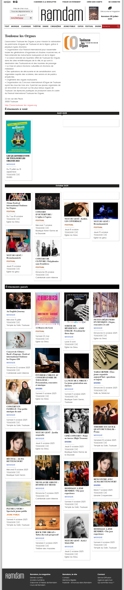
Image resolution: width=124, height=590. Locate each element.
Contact (65, 578)
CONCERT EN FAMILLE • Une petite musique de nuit (17, 409)
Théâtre (43, 7)
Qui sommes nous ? (106, 583)
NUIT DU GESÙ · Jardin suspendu (47, 433)
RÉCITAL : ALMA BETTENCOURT (15, 460)
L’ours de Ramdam (37, 585)
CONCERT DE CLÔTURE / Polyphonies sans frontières (47, 261)
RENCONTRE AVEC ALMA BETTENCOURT (105, 480)
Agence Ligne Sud (105, 580)
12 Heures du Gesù (44, 327)
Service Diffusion (104, 578)
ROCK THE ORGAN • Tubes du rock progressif (47, 533)
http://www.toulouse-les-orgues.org (21, 105)
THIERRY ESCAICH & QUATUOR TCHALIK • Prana (104, 429)
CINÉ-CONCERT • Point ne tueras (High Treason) (76, 437)
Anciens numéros (37, 580)
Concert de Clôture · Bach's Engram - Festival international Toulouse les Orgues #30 (18, 355)
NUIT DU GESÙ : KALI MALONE (75, 542)
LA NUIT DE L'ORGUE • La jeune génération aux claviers (76, 383)
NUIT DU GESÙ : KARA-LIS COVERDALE (76, 220)
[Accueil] (62, 13)
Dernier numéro (36, 578)
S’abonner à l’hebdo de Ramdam (43, 583)
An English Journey (16, 311)
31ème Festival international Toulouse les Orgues (17, 205)
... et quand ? (21, 15)
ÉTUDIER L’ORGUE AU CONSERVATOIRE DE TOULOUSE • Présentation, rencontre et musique (47, 380)
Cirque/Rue (65, 7)
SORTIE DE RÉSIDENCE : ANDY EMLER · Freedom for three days (75, 329)
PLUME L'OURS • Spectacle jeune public (17, 510)
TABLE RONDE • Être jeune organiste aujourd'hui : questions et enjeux (104, 375)
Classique (30, 7)
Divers (115, 7)
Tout (7, 7)
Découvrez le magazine (110, 11)
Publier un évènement (71, 2)
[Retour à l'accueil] (15, 575)
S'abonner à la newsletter (45, 2)
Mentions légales (69, 580)
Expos (95, 7)
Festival (105, 7)
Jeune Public (82, 7)
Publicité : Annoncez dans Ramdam (77, 583)
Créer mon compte (94, 2)
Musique (17, 7)
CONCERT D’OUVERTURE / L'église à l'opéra (44, 214)
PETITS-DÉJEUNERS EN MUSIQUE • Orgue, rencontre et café (104, 322)
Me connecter (114, 2)
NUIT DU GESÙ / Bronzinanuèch (102, 222)
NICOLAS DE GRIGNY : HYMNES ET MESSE (47, 483)
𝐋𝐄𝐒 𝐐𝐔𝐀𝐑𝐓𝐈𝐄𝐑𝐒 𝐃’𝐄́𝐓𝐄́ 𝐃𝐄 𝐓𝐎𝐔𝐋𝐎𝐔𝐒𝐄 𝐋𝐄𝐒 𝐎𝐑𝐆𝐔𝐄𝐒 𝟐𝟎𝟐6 (18, 158)
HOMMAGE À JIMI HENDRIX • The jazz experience (74, 491)
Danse (53, 7)
